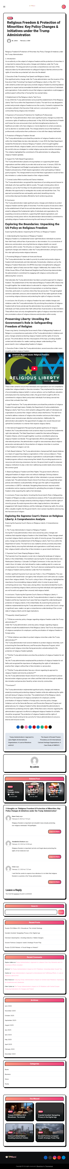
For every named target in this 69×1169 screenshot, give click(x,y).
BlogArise (40, 1166)
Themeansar (49, 1166)
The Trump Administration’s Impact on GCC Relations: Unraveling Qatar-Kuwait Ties (36, 969)
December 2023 (10, 1054)
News (7, 1079)
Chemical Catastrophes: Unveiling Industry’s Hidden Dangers (24, 938)
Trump (10, 18)
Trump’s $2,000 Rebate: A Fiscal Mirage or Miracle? (21, 947)
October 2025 (9, 1016)
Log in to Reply (54, 831)
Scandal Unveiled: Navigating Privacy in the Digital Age (22, 933)
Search (34, 906)
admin (16, 41)
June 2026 (8, 1006)
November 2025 (10, 1011)
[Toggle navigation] (4, 6)
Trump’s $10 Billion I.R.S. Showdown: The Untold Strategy (23, 928)
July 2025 (8, 1030)
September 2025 (10, 1020)
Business (8, 1074)
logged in (16, 894)
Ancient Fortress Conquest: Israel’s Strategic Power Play (23, 943)
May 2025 (8, 1040)
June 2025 (8, 1035)
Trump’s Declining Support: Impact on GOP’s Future (55, 792)
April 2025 (8, 1044)
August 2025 (9, 1025)
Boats (7, 1070)
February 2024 (10, 1049)
